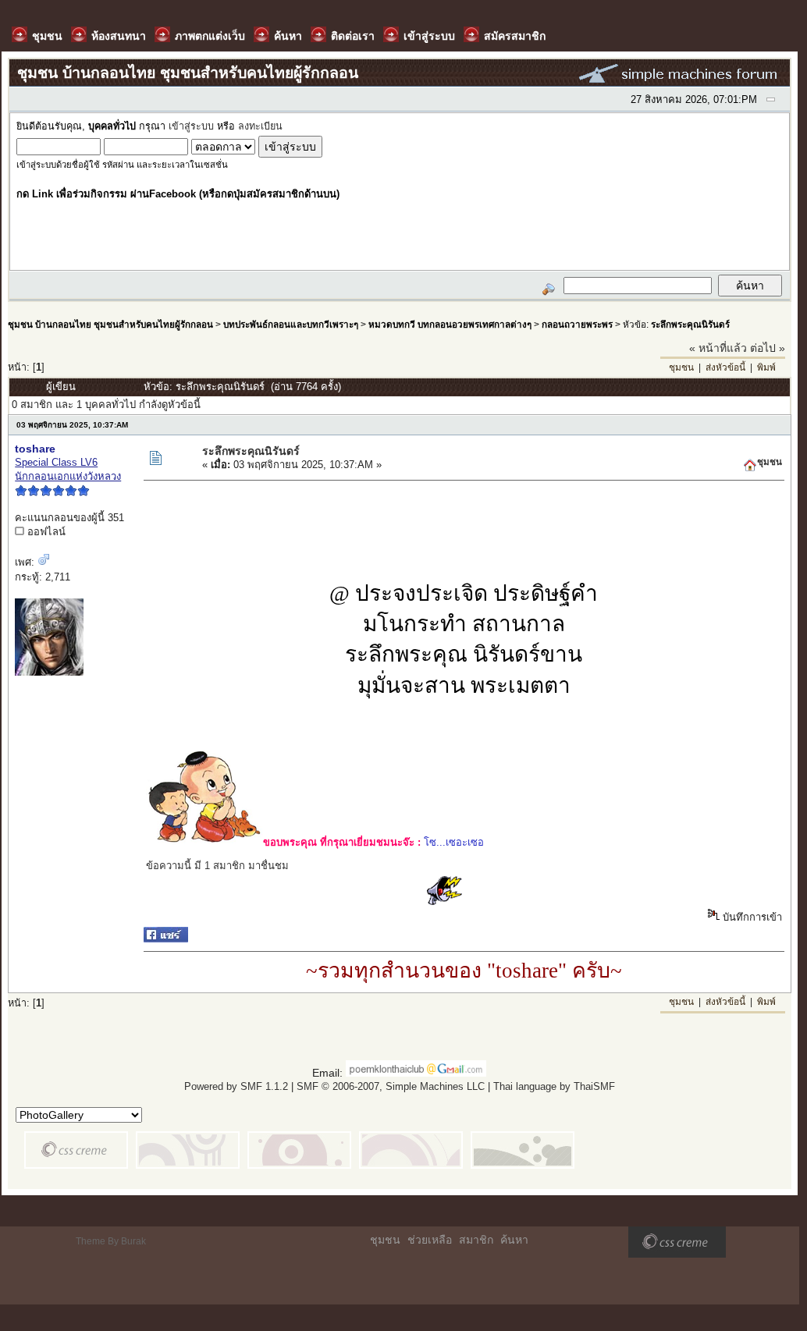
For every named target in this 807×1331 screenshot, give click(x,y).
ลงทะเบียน (260, 126)
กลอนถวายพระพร (577, 324)
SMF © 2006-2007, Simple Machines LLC (391, 1086)
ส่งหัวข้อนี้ (725, 367)
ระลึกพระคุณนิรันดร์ (690, 324)
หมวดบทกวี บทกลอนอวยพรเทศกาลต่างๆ (449, 324)
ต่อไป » (767, 348)
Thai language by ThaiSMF (554, 1086)
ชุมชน (681, 367)
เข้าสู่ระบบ (191, 126)
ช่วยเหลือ (429, 1239)
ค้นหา (514, 1239)
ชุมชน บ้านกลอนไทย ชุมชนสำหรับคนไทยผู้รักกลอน (110, 324)
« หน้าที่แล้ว (718, 348)
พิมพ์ (766, 367)
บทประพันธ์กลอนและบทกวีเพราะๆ (290, 324)
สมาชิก (476, 1239)
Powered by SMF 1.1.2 (236, 1086)
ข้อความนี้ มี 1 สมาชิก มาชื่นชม (217, 865)
